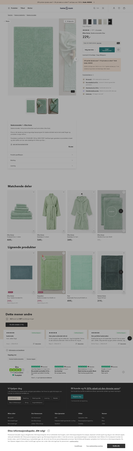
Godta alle (116, 446)
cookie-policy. (74, 441)
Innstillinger (78, 446)
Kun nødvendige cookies (94, 446)
